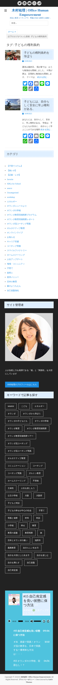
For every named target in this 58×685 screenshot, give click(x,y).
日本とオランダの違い (17, 540)
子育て (10, 268)
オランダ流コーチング (17, 443)
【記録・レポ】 (14, 175)
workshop (11, 197)
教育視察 (29, 533)
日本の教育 (12, 282)
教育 (34, 525)
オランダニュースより (17, 206)
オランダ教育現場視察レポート (21, 219)
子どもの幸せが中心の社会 (19, 510)
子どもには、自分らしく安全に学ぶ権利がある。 (36, 105)
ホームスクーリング (16, 255)
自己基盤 (31, 562)
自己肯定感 (13, 570)
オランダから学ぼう (32, 413)
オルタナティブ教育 (16, 228)
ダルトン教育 (35, 473)
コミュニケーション (16, 465)
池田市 (38, 540)
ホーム (12, 31)
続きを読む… (43, 77)
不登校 (36, 480)
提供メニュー (13, 277)
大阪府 (39, 495)
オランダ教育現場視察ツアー (20, 436)
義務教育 (12, 547)
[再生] (9, 621)
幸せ (23, 525)
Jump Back (44, 621)
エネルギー (12, 202)
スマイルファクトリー (17, 250)
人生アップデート (15, 259)
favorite (10, 179)
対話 (38, 518)
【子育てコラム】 (15, 166)
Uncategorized (12, 193)
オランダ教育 (14, 428)
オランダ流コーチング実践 (19, 224)
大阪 (27, 495)
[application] (29, 621)
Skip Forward (48, 621)
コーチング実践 (14, 246)
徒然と (10, 273)
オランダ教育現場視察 (37, 428)
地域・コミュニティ (16, 264)
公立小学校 (13, 495)
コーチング (38, 465)
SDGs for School (14, 184)
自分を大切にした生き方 (18, 555)
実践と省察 (13, 518)
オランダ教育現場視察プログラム (22, 215)
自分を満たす (14, 562)
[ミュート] (31, 621)
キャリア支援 (13, 241)
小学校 (11, 525)
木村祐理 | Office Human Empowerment (36, 677)
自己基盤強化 (13, 290)
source (9, 188)
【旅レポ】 (12, 170)
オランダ (12, 413)
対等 (27, 518)
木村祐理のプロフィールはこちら (22, 384)
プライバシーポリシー (26, 679)
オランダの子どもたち (17, 421)
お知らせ (11, 237)
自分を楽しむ (43, 555)
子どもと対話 (14, 503)
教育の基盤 (13, 533)
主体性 (11, 488)
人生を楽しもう (28, 488)
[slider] (20, 621)
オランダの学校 (14, 210)
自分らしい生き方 (31, 547)
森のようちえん (14, 286)
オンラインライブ (15, 233)
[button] (29, 632)
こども (24, 406)
